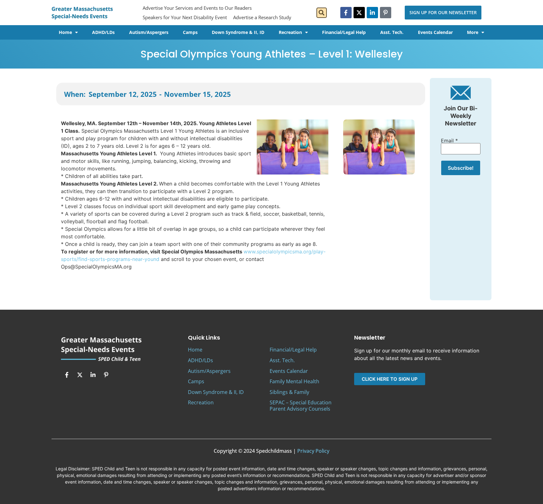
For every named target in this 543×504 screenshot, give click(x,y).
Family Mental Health (294, 381)
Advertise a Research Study (262, 17)
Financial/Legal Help (344, 32)
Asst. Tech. (391, 32)
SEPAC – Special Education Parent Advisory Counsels (301, 405)
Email (449, 140)
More (472, 32)
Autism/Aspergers (148, 32)
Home (65, 32)
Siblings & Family (289, 392)
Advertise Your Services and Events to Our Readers (197, 8)
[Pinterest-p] (385, 12)
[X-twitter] (359, 12)
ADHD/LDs (103, 32)
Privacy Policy (313, 450)
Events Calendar (435, 32)
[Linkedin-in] (372, 12)
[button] (321, 13)
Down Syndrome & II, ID (238, 32)
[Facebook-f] (346, 12)
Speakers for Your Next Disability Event (185, 17)
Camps (190, 32)
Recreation (290, 32)
